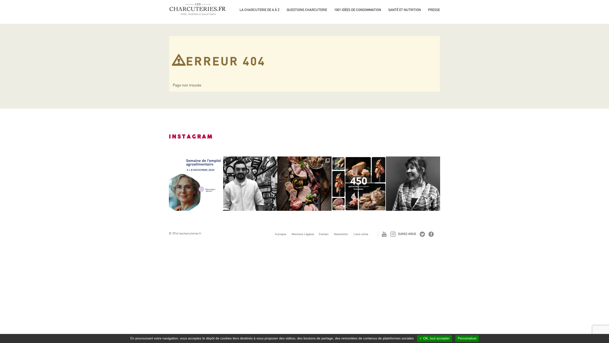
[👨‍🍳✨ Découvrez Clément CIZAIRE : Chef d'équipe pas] (250, 183)
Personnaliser (467, 338)
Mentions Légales (303, 234)
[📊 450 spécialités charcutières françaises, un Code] (359, 183)
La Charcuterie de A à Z (260, 10)
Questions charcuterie (307, 10)
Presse (434, 10)
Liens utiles (361, 234)
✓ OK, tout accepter (434, 338)
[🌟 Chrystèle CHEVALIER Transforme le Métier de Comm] (413, 183)
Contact (324, 234)
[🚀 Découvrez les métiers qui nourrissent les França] (196, 183)
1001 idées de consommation (357, 10)
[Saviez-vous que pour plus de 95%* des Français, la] (304, 183)
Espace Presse (440, 9)
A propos (280, 234)
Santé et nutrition (404, 10)
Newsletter (341, 234)
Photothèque (439, 17)
